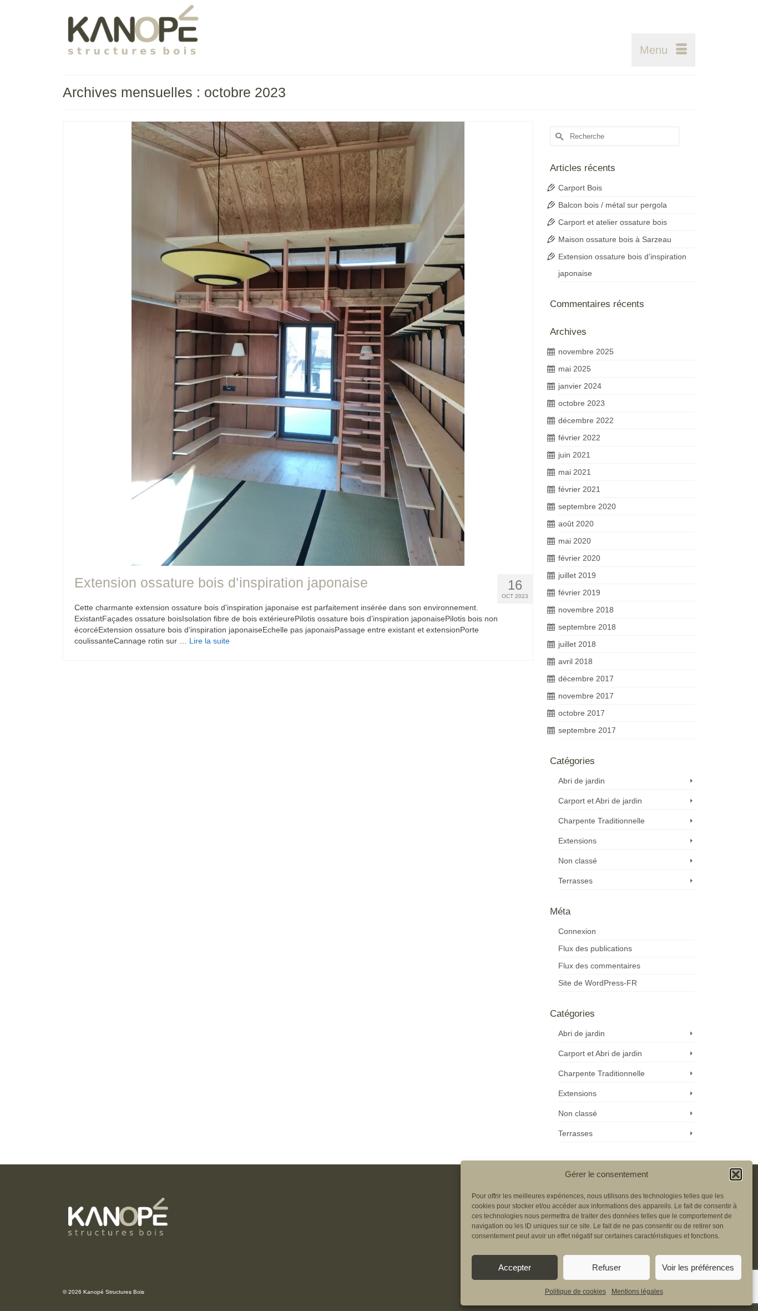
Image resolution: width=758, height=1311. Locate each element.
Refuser (606, 1267)
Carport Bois (580, 187)
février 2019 (579, 592)
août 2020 (576, 523)
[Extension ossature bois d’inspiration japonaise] (298, 344)
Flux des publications (595, 948)
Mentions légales (637, 1291)
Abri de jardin (581, 780)
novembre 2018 (586, 609)
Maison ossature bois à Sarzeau (614, 239)
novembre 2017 (586, 695)
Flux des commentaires (599, 965)
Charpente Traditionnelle (601, 820)
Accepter (514, 1267)
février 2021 (579, 489)
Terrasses (575, 880)
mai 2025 (574, 368)
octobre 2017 (581, 713)
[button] (735, 1174)
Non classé (577, 860)
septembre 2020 (587, 506)
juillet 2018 (577, 644)
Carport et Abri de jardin (600, 800)
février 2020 (579, 558)
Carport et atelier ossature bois (612, 222)
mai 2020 (574, 540)
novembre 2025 (586, 351)
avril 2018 (575, 661)
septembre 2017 (587, 730)
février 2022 (579, 437)
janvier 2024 (580, 385)
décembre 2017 (586, 678)
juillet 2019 (577, 575)
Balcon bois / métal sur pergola (612, 204)
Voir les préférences (698, 1267)
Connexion (577, 931)
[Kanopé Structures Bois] (162, 33)
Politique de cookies (575, 1291)
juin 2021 (574, 454)
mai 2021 (574, 472)
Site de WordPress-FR (597, 982)
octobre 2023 (581, 403)
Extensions (577, 840)
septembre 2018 (587, 626)
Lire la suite (209, 640)
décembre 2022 (586, 420)
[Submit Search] (558, 136)
